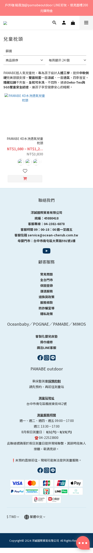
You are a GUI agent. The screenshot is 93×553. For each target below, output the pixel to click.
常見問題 (46, 274)
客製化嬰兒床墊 (46, 336)
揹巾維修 (46, 342)
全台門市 (46, 280)
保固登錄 (46, 285)
